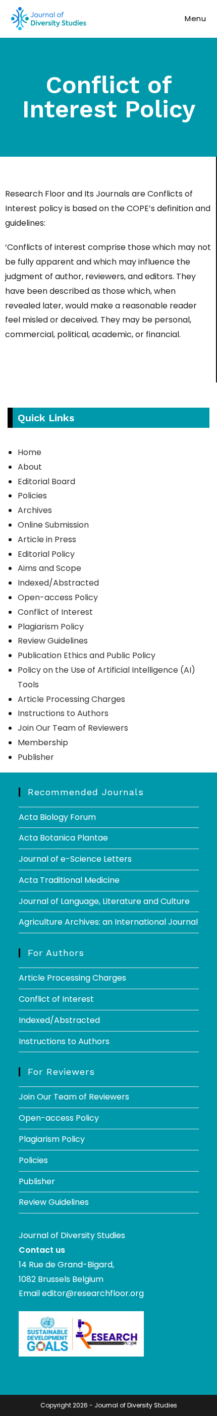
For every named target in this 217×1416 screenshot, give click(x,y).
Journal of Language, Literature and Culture (104, 901)
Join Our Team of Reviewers (73, 728)
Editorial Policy (46, 554)
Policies (32, 495)
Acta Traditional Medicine (69, 880)
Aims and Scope (49, 568)
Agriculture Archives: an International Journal (108, 922)
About (30, 467)
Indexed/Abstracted (58, 583)
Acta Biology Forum (57, 817)
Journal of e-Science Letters (75, 859)
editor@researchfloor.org (93, 1293)
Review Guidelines (53, 641)
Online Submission (53, 525)
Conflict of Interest (55, 612)
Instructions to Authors (63, 713)
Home (29, 452)
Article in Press (47, 539)
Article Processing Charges (71, 699)
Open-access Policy (58, 597)
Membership (43, 742)
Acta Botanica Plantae (63, 838)
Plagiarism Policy (51, 626)
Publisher (36, 757)
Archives (35, 510)
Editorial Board (46, 481)
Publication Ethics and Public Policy (86, 655)
